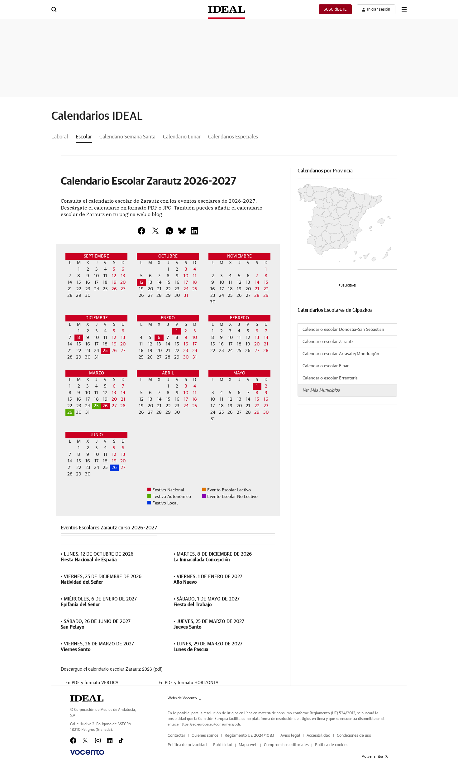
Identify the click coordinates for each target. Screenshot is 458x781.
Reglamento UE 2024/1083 (249, 736)
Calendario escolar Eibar (326, 366)
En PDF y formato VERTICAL (93, 683)
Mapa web (248, 745)
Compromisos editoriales (286, 745)
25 (105, 351)
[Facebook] (73, 740)
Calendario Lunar (182, 136)
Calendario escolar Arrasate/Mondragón (341, 354)
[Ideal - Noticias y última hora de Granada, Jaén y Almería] (226, 9)
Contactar (176, 736)
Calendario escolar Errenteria (330, 378)
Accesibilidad (319, 736)
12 (141, 282)
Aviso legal (290, 736)
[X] (155, 230)
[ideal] (86, 698)
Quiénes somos (205, 736)
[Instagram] (98, 740)
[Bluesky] (182, 230)
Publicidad (222, 745)
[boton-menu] (404, 9)
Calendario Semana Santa (127, 136)
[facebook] (141, 230)
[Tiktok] (121, 740)
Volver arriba (372, 756)
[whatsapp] (169, 230)
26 (114, 467)
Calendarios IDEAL (97, 116)
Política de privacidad (187, 745)
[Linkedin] (194, 230)
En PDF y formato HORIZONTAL (190, 683)
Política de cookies (331, 745)
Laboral (59, 136)
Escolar (84, 136)
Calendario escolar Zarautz (328, 342)
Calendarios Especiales (233, 136)
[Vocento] (87, 752)
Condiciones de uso (354, 736)
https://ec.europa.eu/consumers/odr (209, 724)
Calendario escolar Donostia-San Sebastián (343, 329)
